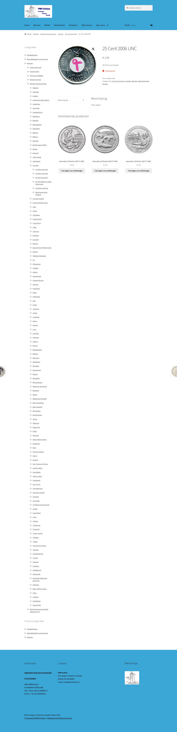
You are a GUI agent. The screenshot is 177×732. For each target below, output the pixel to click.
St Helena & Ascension (41, 505)
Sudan (35, 509)
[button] (93, 49)
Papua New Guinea (39, 439)
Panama (36, 435)
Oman (35, 419)
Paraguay (36, 444)
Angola (35, 96)
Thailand (36, 529)
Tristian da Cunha (39, 546)
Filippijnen (37, 264)
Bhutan (35, 133)
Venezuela (36, 574)
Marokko (36, 366)
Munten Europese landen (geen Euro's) (39, 610)
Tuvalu (35, 558)
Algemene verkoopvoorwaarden (38, 672)
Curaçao (36, 231)
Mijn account (87, 25)
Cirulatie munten (41, 188)
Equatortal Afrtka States (42, 248)
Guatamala (37, 276)
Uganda (36, 562)
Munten (36, 34)
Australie (36, 108)
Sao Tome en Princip (40, 464)
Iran (34, 301)
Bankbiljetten (32, 55)
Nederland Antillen (40, 399)
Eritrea (35, 252)
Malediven (36, 362)
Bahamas (36, 116)
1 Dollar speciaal (41, 169)
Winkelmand (59, 25)
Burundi (36, 153)
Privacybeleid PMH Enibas (35, 718)
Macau (35, 346)
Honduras (36, 289)
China (35, 211)
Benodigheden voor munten (37, 59)
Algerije (35, 88)
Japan (35, 313)
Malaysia (36, 358)
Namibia (36, 390)
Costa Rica (37, 223)
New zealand (37, 407)
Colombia (36, 215)
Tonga (35, 542)
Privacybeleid (30, 678)
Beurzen (36, 25)
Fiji (34, 260)
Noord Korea (37, 415)
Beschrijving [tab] (63, 100)
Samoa (35, 460)
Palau (35, 431)
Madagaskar (37, 350)
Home (27, 25)
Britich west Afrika (40, 145)
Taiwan (35, 521)
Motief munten (35, 80)
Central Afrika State (40, 203)
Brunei (35, 149)
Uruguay (36, 566)
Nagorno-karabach (40, 386)
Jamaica (36, 309)
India (34, 292)
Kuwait (35, 325)
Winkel (47, 25)
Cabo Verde (37, 157)
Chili (34, 207)
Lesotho (36, 333)
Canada (60, 34)
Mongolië (36, 378)
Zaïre (34, 593)
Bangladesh (37, 125)
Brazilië (35, 141)
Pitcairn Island (38, 452)
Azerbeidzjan (37, 112)
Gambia (36, 268)
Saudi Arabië (37, 468)
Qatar (35, 456)
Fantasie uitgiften (36, 76)
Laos (34, 329)
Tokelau (36, 537)
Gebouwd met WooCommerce (59, 718)
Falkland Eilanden (39, 256)
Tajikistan (36, 525)
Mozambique (37, 382)
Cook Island (37, 219)
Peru (34, 448)
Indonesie (36, 297)
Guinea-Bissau (38, 280)
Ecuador (36, 240)
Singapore (36, 480)
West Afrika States (40, 589)
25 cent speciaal (71, 34)
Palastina (36, 427)
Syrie (34, 517)
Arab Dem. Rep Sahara (41, 100)
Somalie (36, 497)
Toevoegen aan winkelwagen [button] (72, 171)
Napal (35, 395)
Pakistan (36, 423)
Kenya (35, 321)
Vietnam (36, 585)
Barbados (36, 129)
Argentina (36, 104)
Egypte (35, 244)
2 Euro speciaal (35, 67)
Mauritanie (37, 370)
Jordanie (36, 317)
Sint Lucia (36, 484)
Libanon (36, 337)
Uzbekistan (37, 570)
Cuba (34, 227)
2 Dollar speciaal (41, 173)
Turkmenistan (38, 554)
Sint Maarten (37, 488)
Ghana (35, 272)
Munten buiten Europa (48, 34)
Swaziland (36, 513)
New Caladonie (38, 403)
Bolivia (35, 137)
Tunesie (36, 550)
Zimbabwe (36, 601)
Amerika (36, 92)
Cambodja (36, 161)
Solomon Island (38, 493)
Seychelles (37, 472)
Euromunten (34, 71)
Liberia (35, 341)
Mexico (35, 374)
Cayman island (38, 199)
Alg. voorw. (100, 25)
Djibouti (36, 235)
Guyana (35, 284)
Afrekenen (73, 25)
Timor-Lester (38, 533)
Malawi (35, 354)
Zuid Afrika (37, 605)
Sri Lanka (36, 501)
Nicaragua (36, 411)
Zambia (35, 597)
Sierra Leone (37, 476)
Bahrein (35, 120)
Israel (35, 305)
